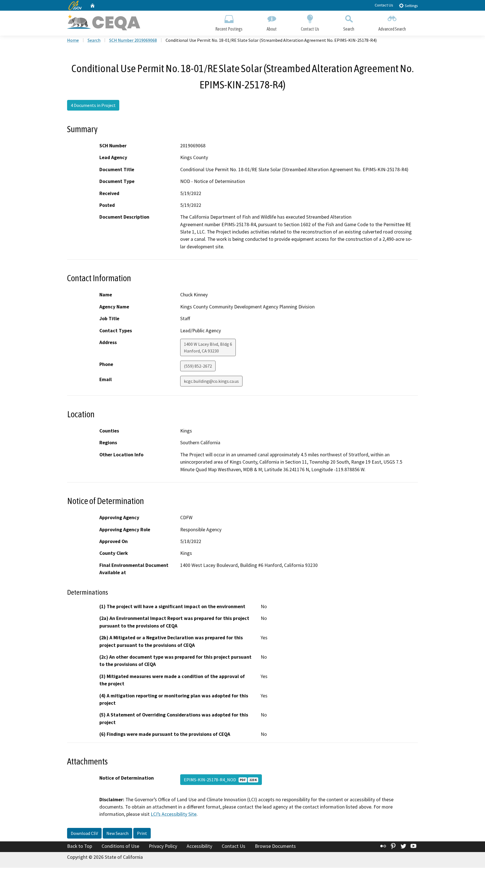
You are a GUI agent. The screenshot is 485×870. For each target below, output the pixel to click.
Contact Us (384, 5)
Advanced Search (392, 28)
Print (142, 833)
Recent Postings (228, 28)
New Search (117, 833)
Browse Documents (275, 846)
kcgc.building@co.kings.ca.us (211, 381)
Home (73, 40)
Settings (411, 5)
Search (348, 28)
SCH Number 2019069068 (133, 40)
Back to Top (79, 846)
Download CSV (84, 833)
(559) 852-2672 (198, 366)
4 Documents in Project (93, 105)
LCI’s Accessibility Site (173, 814)
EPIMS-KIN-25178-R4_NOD (220, 779)
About (272, 28)
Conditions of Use (120, 846)
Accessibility (199, 846)
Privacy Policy (163, 846)
